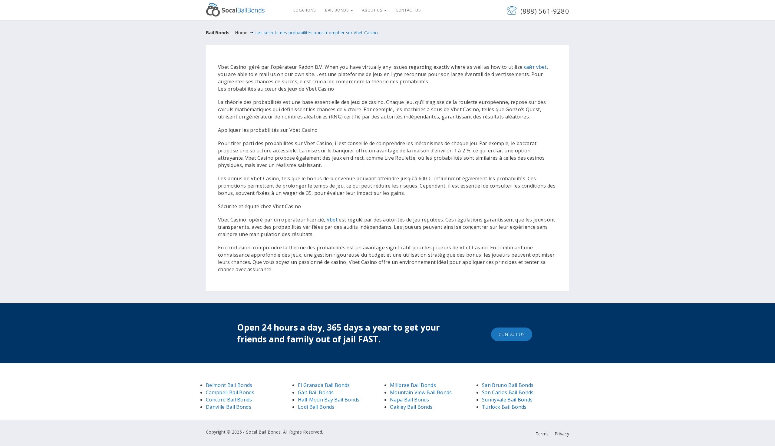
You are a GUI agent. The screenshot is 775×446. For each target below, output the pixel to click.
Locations (304, 10)
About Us (373, 10)
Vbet (332, 219)
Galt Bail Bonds (316, 392)
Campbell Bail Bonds (230, 392)
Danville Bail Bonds (228, 407)
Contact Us (408, 10)
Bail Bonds (337, 10)
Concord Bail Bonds (229, 399)
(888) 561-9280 (544, 10)
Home (241, 32)
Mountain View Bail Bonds (421, 392)
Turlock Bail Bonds (504, 407)
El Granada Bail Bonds (324, 385)
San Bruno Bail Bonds (507, 385)
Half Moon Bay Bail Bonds (329, 399)
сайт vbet (535, 67)
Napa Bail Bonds (409, 399)
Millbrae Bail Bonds (413, 385)
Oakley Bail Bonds (411, 407)
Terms (542, 434)
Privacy (562, 434)
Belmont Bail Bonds (229, 385)
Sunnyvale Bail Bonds (507, 399)
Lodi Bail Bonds (316, 407)
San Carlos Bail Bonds (508, 392)
